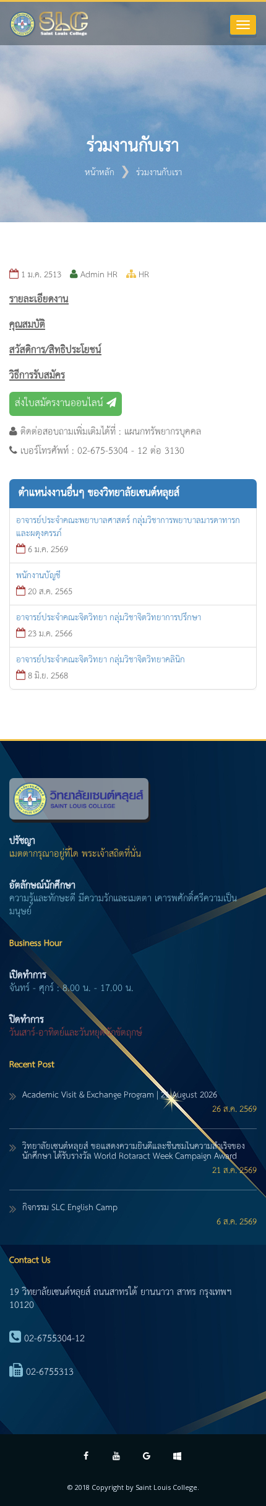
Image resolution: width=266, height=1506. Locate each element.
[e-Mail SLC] (147, 1457)
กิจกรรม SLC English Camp (70, 1208)
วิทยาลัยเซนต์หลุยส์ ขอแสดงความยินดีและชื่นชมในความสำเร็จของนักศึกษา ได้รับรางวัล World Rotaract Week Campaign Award (133, 1151)
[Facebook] (86, 1457)
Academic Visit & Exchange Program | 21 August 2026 (119, 1095)
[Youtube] (116, 1457)
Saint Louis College (166, 1487)
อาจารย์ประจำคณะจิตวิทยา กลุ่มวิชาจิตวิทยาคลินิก (100, 660)
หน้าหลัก (99, 173)
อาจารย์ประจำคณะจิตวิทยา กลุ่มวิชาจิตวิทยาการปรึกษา (108, 618)
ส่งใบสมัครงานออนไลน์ (60, 403)
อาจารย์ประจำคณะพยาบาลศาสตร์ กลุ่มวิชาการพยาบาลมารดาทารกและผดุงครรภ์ (128, 527)
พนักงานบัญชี (38, 576)
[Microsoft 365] (177, 1457)
